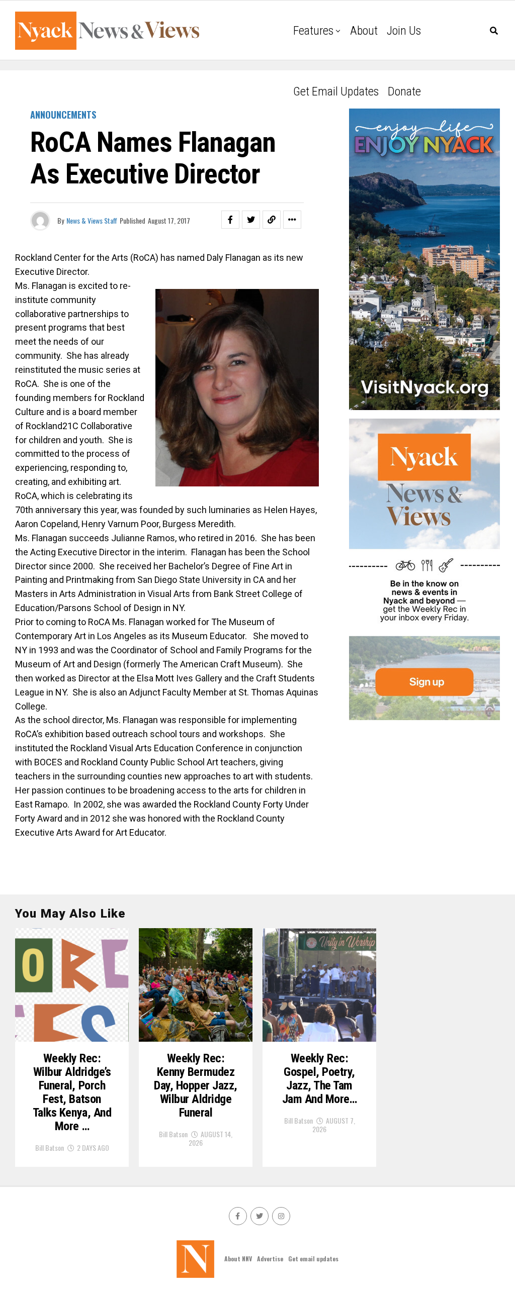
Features (313, 31)
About (364, 31)
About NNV (238, 1258)
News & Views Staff (91, 220)
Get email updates (336, 91)
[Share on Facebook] (230, 220)
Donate (404, 91)
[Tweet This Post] (251, 220)
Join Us (404, 31)
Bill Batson (49, 1147)
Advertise (270, 1258)
